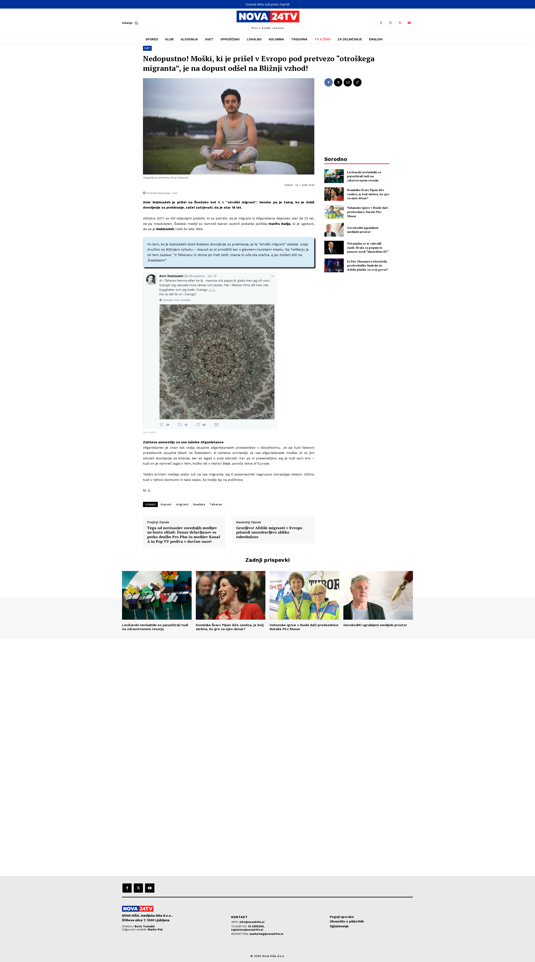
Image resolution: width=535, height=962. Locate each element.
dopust (165, 504)
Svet (147, 48)
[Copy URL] (357, 82)
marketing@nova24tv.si (266, 933)
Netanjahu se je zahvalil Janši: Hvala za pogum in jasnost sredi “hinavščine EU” (368, 247)
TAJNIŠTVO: (239, 926)
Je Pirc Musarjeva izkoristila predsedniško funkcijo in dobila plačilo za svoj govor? (367, 265)
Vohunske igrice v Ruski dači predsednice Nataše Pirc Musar (367, 212)
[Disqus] (267, 696)
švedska (199, 504)
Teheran (216, 504)
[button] (131, 22)
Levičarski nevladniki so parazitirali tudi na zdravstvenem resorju (364, 176)
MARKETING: (240, 933)
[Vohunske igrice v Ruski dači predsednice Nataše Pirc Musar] (334, 212)
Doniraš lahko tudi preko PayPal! (267, 4)
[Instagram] (390, 23)
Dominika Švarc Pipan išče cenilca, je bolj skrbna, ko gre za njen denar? (368, 194)
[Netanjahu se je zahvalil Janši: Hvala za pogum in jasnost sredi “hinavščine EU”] (334, 247)
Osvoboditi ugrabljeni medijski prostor (362, 230)
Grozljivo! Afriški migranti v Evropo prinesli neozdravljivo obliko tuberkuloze (269, 532)
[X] (400, 23)
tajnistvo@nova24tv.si (247, 929)
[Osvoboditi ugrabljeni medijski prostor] (334, 229)
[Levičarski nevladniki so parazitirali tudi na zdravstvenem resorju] (334, 176)
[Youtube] (409, 23)
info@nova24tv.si (251, 922)
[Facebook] (381, 23)
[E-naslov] (348, 82)
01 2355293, (256, 926)
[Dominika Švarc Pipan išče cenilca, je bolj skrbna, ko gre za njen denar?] (334, 194)
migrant (182, 504)
